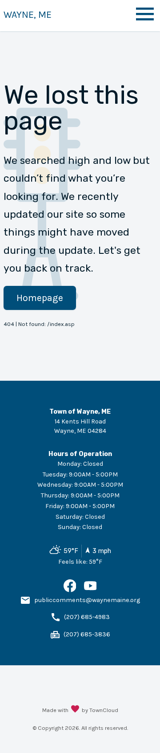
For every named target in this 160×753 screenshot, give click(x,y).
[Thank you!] (75, 709)
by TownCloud (100, 710)
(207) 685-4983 (87, 617)
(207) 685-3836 (87, 634)
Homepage (39, 297)
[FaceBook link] (70, 590)
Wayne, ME (28, 14)
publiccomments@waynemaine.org (87, 600)
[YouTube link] (90, 590)
